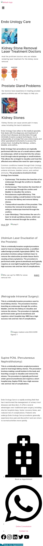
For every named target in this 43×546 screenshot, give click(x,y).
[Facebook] (3, 537)
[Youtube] (26, 537)
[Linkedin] (15, 537)
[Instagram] (9, 537)
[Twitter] (20, 537)
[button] (21, 8)
